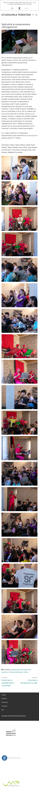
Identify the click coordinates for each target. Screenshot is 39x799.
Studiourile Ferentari (16, 14)
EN (3, 710)
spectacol (5, 672)
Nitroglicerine (26, 670)
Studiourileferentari (16, 672)
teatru (26, 672)
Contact (4, 706)
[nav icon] (36, 15)
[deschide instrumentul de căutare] (33, 15)
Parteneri (5, 702)
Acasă (4, 695)
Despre (4, 698)
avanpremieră (15, 670)
